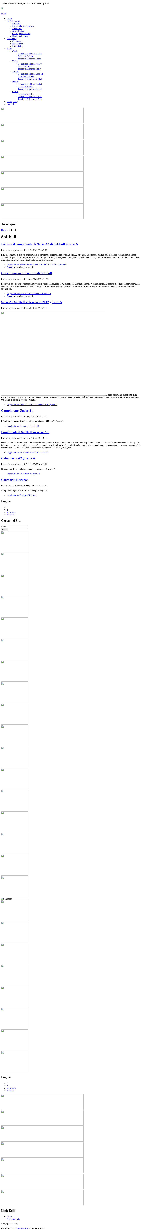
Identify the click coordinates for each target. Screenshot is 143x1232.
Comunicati (17, 41)
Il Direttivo (17, 28)
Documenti (11, 38)
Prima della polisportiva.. (23, 26)
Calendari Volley (25, 66)
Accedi (10, 267)
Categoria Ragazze (14, 479)
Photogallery (12, 101)
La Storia (16, 23)
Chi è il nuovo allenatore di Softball (26, 273)
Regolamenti (17, 43)
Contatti (10, 104)
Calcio (15, 51)
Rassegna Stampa (20, 36)
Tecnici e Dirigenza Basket (30, 89)
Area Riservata (13, 1219)
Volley (15, 61)
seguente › (11, 512)
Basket (15, 81)
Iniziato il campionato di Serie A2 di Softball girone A (39, 244)
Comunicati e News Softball (30, 74)
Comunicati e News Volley (30, 64)
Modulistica (17, 46)
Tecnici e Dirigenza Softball (30, 79)
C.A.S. (15, 91)
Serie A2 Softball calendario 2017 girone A (31, 302)
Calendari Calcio (25, 56)
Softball (15, 71)
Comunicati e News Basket (30, 84)
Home (9, 18)
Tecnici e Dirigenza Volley (29, 69)
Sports (9, 48)
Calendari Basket (25, 86)
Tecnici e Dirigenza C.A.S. (30, 99)
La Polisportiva (13, 21)
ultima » (10, 514)
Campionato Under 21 (17, 410)
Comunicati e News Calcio (30, 53)
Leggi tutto (37, 264)
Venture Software (21, 1228)
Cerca (4, 526)
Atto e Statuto (18, 31)
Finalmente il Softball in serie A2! (25, 432)
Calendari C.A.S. (25, 94)
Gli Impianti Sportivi (21, 33)
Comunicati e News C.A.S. (30, 96)
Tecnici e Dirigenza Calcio (29, 59)
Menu (3, 13)
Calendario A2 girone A (18, 458)
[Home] (2, 8)
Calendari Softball (26, 76)
